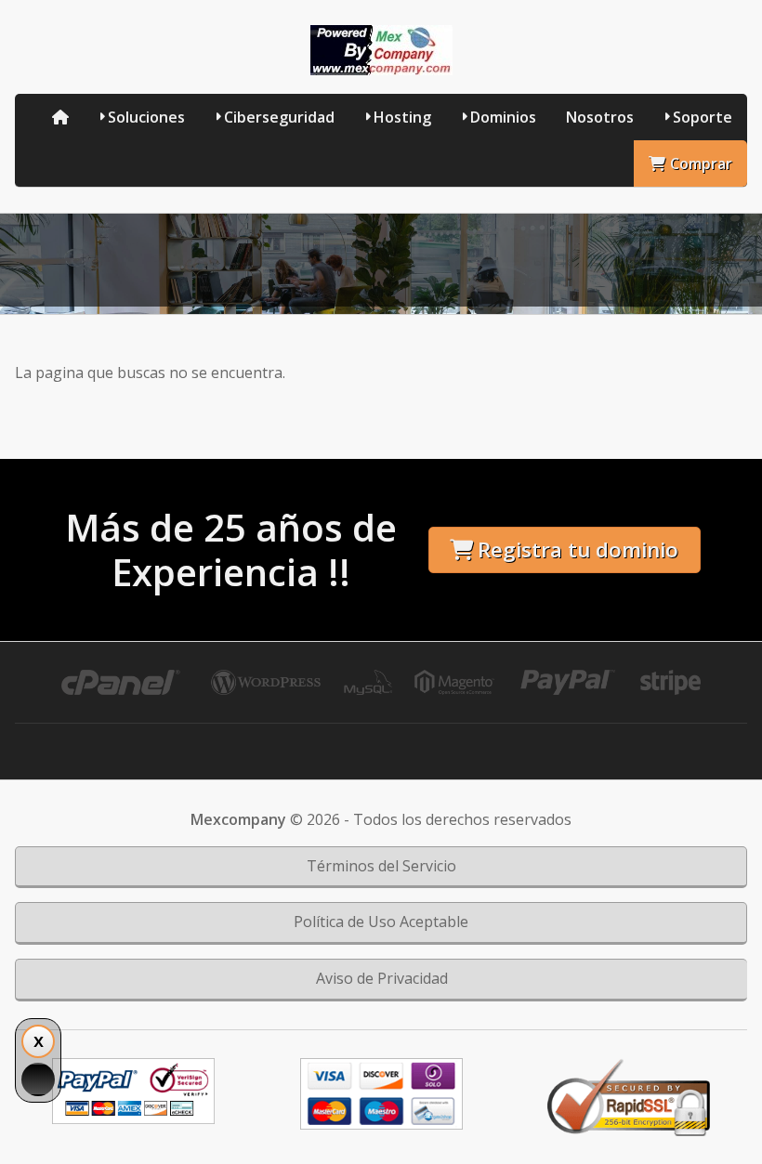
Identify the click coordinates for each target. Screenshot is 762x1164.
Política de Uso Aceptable (381, 921)
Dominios (503, 117)
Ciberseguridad (279, 117)
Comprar (701, 163)
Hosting (402, 117)
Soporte (702, 117)
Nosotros (600, 117)
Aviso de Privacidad (382, 978)
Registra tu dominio (578, 549)
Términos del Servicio (381, 866)
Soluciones (146, 117)
